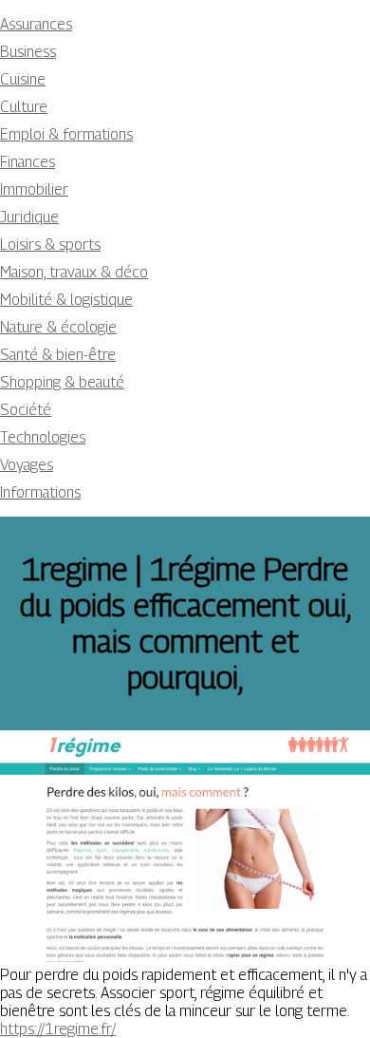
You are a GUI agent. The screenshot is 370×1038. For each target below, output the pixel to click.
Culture (23, 107)
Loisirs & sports (50, 245)
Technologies (42, 437)
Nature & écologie (58, 327)
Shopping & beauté (62, 382)
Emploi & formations (66, 134)
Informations (40, 492)
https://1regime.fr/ (58, 1029)
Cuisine (23, 79)
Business (28, 52)
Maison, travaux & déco (74, 272)
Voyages (26, 465)
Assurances (36, 24)
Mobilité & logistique (66, 300)
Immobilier (34, 189)
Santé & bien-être (58, 355)
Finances (27, 162)
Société (25, 410)
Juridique (29, 217)
